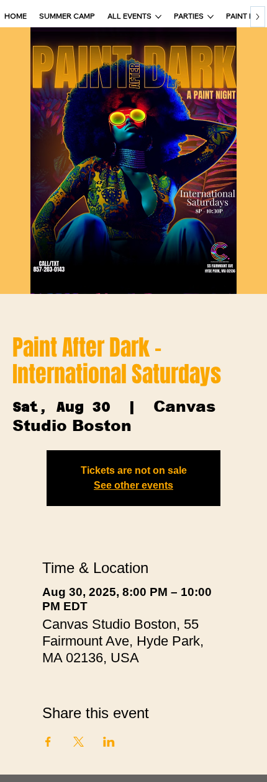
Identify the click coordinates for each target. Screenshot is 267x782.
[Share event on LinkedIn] (109, 742)
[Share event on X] (78, 742)
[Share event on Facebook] (48, 742)
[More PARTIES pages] (210, 17)
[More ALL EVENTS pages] (158, 17)
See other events (133, 485)
